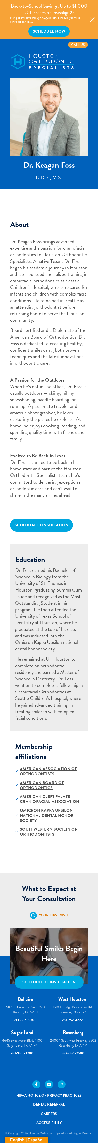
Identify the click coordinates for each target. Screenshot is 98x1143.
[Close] (92, 20)
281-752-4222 (72, 1020)
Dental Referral (49, 1104)
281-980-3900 (22, 1053)
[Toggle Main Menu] (84, 62)
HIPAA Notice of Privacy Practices (49, 1095)
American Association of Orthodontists (48, 771)
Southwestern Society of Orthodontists (48, 832)
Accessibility (49, 1122)
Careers (49, 1113)
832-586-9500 (73, 1053)
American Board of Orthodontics (42, 785)
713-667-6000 (25, 1020)
